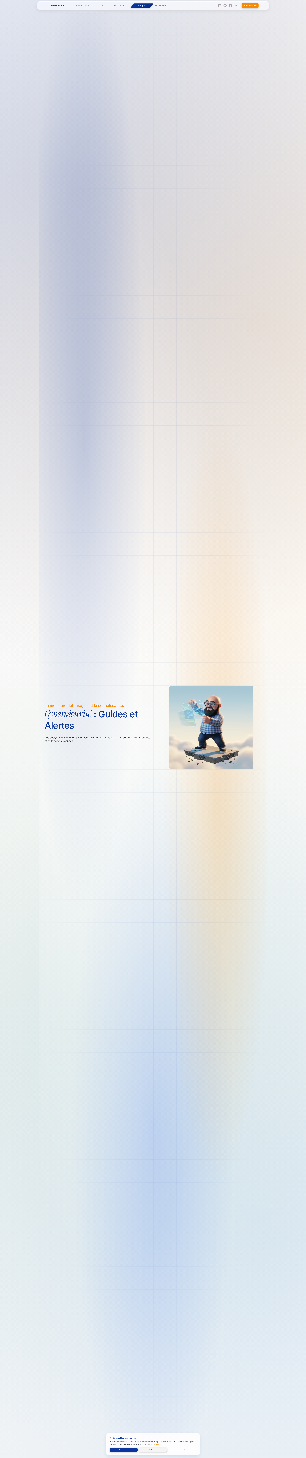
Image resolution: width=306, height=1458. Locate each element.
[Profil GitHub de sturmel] (225, 6)
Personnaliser (182, 1450)
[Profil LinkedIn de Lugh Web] (219, 6)
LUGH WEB (57, 5)
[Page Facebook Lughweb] (230, 6)
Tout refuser (153, 1450)
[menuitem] (82, 5)
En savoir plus (154, 1444)
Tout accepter (123, 1450)
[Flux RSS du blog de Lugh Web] (236, 6)
